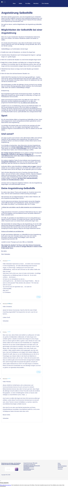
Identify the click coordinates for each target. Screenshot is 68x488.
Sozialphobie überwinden (29, 468)
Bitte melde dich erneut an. (5, 485)
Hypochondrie (26, 467)
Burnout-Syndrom (27, 470)
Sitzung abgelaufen (4, 482)
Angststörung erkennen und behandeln (32, 465)
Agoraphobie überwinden (29, 466)
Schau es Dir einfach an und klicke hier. (12, 231)
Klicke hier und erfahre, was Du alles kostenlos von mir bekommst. (22, 207)
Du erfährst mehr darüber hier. (29, 102)
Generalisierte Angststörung (29, 464)
